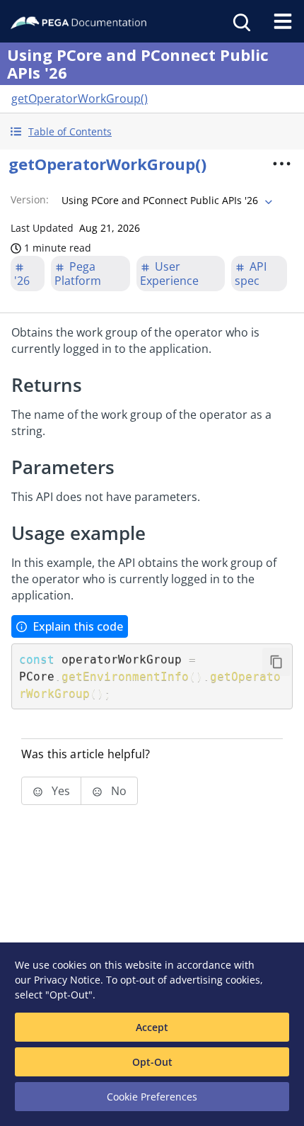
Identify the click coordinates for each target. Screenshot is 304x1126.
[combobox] (165, 200)
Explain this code (78, 626)
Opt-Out (152, 1062)
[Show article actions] (282, 164)
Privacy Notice (67, 979)
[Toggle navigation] (283, 21)
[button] (152, 131)
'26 (22, 280)
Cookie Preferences (152, 1096)
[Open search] (240, 21)
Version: (30, 199)
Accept (152, 1027)
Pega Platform (77, 273)
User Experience (169, 273)
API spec (251, 273)
